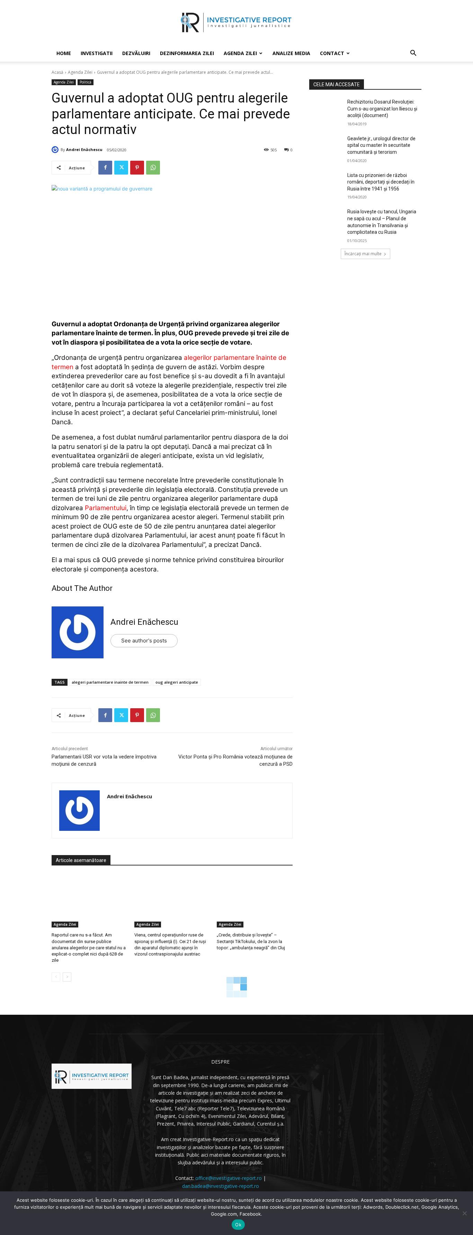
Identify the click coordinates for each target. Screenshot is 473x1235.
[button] (413, 54)
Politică (85, 82)
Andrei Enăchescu (84, 149)
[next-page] (67, 976)
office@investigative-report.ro (228, 1178)
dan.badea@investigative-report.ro (220, 1186)
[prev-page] (56, 976)
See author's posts (144, 640)
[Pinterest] (137, 168)
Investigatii (97, 53)
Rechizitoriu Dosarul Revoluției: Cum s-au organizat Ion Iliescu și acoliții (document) (382, 108)
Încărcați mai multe (363, 254)
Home (63, 53)
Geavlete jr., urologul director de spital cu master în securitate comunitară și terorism (381, 145)
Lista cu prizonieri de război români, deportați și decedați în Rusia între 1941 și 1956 (380, 182)
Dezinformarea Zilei (187, 53)
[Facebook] (105, 168)
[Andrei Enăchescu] (56, 149)
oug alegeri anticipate (176, 682)
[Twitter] (121, 168)
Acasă (57, 72)
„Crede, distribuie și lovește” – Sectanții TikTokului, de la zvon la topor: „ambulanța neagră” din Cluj (251, 941)
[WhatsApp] (153, 168)
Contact (332, 53)
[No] (464, 1213)
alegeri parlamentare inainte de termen (110, 682)
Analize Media (291, 53)
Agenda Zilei (240, 53)
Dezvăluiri (136, 53)
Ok (238, 1224)
